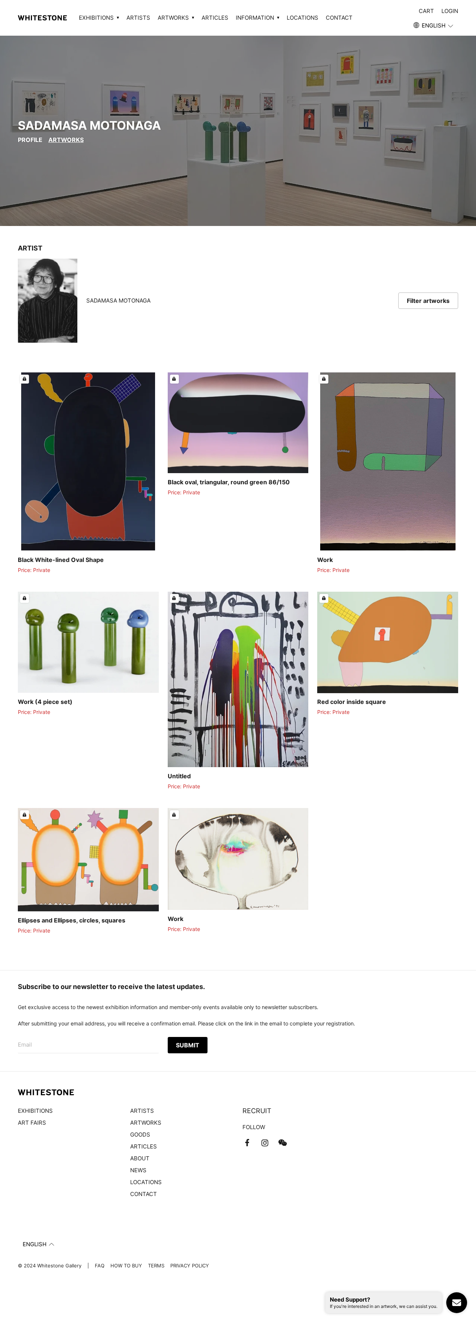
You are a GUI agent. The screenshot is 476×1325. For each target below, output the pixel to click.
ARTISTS (138, 17)
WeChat (282, 1142)
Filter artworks (428, 300)
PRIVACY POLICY (189, 1266)
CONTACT (339, 17)
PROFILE (30, 139)
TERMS (156, 1266)
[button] (433, 26)
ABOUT (139, 1158)
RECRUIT (256, 1111)
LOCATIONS (302, 17)
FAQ (99, 1266)
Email (25, 1044)
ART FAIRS (32, 1122)
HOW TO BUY (126, 1266)
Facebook (246, 1142)
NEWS (138, 1170)
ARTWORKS (145, 1122)
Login (449, 10)
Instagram (264, 1142)
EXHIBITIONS (35, 1110)
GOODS (140, 1134)
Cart (426, 10)
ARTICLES (215, 17)
